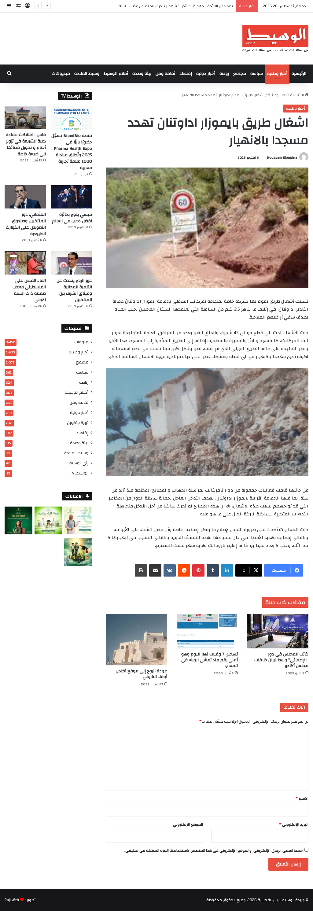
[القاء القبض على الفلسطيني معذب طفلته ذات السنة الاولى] (25, 263)
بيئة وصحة (141, 74)
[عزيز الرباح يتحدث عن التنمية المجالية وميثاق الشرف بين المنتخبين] (71, 263)
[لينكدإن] (227, 570)
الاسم (302, 798)
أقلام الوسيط (116, 74)
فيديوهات (61, 74)
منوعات (81, 342)
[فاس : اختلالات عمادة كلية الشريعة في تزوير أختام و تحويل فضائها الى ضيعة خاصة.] (25, 117)
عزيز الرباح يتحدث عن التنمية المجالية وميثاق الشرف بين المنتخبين (74, 290)
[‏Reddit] (184, 570)
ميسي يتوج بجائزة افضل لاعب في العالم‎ (72, 218)
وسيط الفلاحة (86, 74)
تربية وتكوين (77, 422)
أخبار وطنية (277, 74)
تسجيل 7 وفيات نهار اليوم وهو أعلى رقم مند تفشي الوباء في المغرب (209, 660)
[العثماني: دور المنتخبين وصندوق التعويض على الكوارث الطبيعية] (25, 196)
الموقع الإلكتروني (188, 824)
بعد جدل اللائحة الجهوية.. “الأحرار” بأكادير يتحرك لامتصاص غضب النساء (175, 6)
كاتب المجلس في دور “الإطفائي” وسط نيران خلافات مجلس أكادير (281, 660)
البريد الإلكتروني (293, 824)
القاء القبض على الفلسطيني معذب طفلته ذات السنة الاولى (29, 290)
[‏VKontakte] (170, 570)
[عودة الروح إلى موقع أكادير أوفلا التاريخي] (136, 640)
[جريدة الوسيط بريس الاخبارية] (275, 38)
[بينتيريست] (198, 570)
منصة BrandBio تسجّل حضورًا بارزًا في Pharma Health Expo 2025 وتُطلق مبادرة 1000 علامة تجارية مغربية (71, 152)
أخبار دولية (205, 74)
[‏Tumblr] (213, 570)
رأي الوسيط (78, 463)
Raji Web (12, 900)
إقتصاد (185, 74)
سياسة (256, 74)
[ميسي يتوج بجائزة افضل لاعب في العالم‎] (71, 196)
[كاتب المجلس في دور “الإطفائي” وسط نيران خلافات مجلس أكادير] (277, 631)
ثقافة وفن (165, 74)
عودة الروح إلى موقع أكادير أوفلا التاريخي (141, 674)
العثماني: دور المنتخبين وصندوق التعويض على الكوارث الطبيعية (26, 224)
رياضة (224, 74)
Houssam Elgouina (282, 157)
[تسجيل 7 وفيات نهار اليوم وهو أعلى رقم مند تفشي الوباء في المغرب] (207, 631)
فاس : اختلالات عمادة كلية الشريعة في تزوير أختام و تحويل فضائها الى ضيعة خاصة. (26, 144)
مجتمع (239, 74)
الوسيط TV (79, 473)
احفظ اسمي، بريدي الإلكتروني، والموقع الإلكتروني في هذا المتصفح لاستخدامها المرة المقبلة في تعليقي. (214, 850)
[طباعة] (141, 570)
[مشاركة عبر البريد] (155, 570)
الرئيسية (299, 74)
